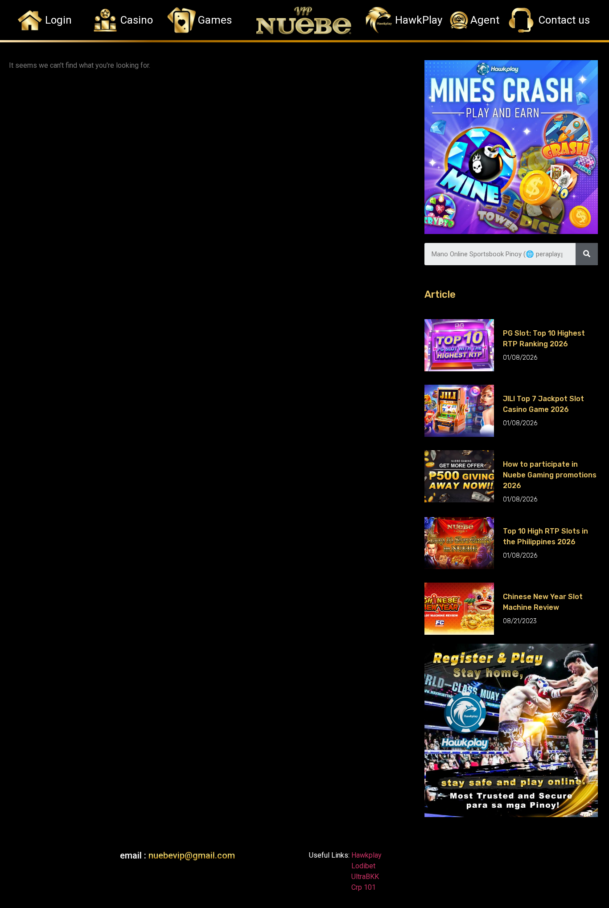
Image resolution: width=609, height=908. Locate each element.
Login (58, 20)
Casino (136, 20)
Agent (484, 20)
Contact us (564, 20)
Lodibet (363, 866)
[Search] (587, 254)
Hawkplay (366, 855)
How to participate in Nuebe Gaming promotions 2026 (550, 475)
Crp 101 (363, 887)
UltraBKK (364, 876)
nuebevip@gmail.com (191, 855)
